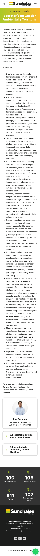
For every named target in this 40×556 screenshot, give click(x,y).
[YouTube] (24, 538)
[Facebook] (15, 538)
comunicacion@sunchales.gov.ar (22, 531)
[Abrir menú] (35, 4)
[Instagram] (20, 538)
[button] (35, 551)
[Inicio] (10, 11)
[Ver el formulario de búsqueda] (4, 4)
